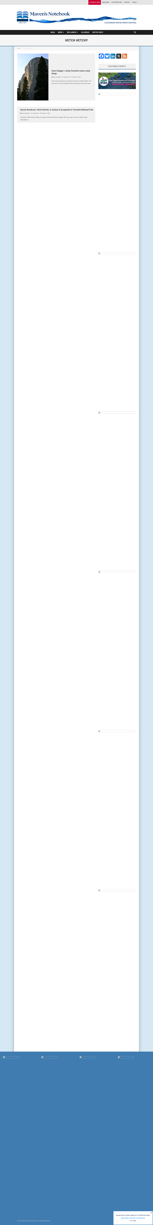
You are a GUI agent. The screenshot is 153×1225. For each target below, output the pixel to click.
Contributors (116, 2)
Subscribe (105, 2)
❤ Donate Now (94, 2)
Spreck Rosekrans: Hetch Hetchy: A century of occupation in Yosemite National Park (56, 109)
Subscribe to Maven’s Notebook (133, 1218)
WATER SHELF (98, 32)
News (60, 32)
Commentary (67, 77)
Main (53, 32)
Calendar (85, 32)
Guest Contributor (56, 77)
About (134, 2)
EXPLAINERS (71, 32)
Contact (127, 2)
